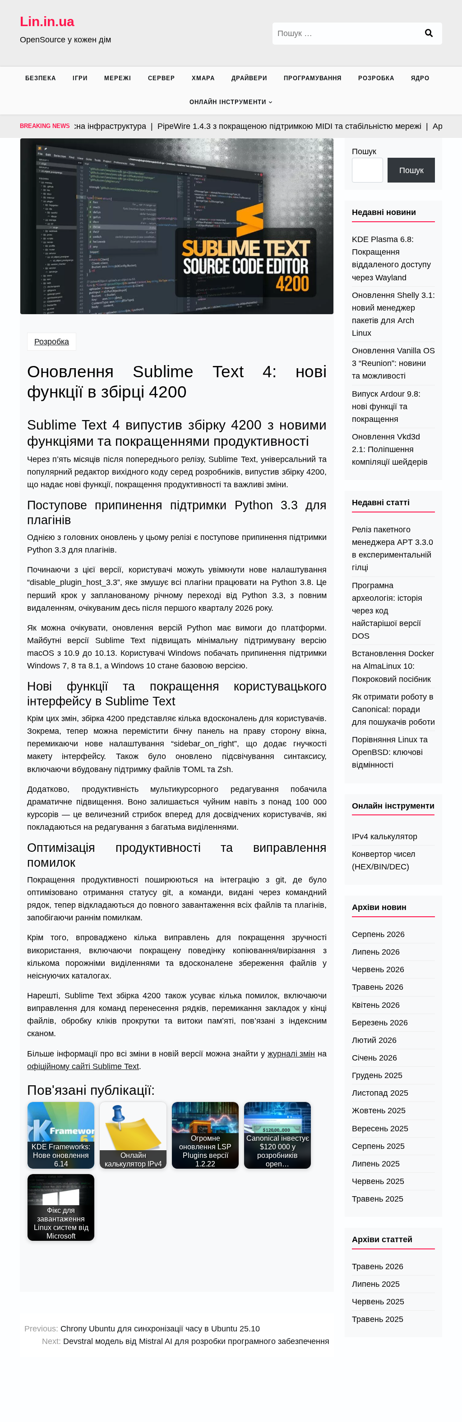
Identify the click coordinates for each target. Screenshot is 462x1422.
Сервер (161, 78)
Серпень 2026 (378, 934)
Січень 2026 (374, 1057)
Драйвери (249, 78)
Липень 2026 (376, 951)
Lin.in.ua (47, 21)
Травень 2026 (377, 987)
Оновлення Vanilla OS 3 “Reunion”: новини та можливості (393, 363)
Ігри (80, 78)
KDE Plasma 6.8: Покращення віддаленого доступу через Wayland (391, 258)
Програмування (313, 78)
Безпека (40, 78)
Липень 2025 (376, 1163)
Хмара (203, 78)
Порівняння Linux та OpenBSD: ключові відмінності (390, 752)
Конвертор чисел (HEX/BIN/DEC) (384, 860)
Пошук (364, 151)
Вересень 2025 (380, 1128)
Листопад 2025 (380, 1092)
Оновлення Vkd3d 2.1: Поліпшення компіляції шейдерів (390, 449)
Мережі (117, 78)
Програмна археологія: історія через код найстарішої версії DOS (387, 611)
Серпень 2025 (378, 1146)
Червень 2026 (378, 969)
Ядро (420, 78)
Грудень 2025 (377, 1075)
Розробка (376, 78)
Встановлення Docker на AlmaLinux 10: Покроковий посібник (393, 666)
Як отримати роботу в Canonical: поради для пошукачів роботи (393, 709)
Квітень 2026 (376, 1005)
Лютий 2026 (374, 1040)
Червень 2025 (378, 1181)
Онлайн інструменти (227, 102)
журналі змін (291, 1053)
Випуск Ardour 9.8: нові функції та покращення (386, 406)
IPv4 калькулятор (384, 836)
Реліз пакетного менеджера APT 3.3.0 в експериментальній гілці (392, 548)
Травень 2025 (377, 1198)
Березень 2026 (380, 1022)
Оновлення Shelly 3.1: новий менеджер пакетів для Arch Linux (393, 314)
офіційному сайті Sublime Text (83, 1066)
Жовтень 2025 (379, 1110)
